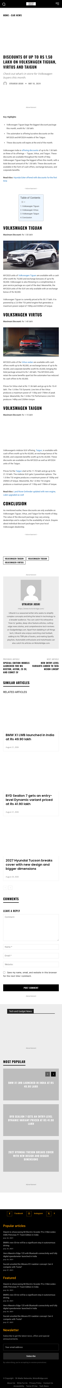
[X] (49, 1213)
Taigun (39, 450)
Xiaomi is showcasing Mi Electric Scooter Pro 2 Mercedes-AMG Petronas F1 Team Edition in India (29, 1233)
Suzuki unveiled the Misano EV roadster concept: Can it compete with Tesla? (28, 1265)
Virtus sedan (27, 362)
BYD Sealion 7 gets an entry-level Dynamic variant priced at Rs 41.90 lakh (29, 799)
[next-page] (10, 888)
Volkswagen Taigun (30, 214)
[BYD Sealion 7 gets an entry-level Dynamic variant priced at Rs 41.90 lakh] (31, 774)
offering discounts (30, 150)
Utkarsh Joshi (16, 84)
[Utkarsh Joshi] (6, 83)
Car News (16, 15)
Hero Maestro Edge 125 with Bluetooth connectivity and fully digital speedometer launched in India (30, 1255)
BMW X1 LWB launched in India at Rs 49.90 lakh (30, 737)
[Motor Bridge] (31, 3)
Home (6, 15)
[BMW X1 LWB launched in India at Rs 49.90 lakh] (31, 714)
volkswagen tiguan (37, 558)
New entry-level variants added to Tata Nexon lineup (45, 666)
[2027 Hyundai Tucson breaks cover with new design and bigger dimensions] (31, 839)
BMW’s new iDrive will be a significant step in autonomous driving (29, 1244)
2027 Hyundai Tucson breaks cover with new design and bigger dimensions (29, 864)
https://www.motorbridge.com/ (31, 608)
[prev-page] (5, 888)
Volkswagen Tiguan (30, 206)
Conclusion (27, 217)
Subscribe (31, 1356)
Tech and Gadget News (20, 1011)
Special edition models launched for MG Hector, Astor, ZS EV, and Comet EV (16, 667)
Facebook (18, 1213)
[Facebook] (9, 1213)
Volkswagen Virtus (30, 210)
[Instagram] (29, 1213)
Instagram (38, 1213)
